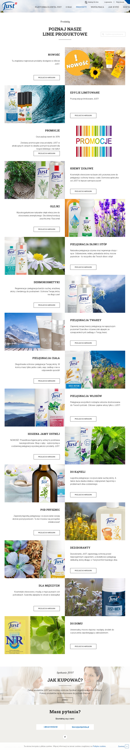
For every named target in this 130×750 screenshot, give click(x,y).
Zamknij (122, 746)
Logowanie (108, 2)
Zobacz (65, 700)
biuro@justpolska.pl (80, 727)
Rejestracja (120, 2)
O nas (69, 7)
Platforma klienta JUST (48, 7)
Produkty (81, 7)
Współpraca (97, 7)
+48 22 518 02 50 (50, 727)
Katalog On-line (93, 2)
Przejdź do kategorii (46, 78)
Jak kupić (113, 7)
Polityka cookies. (99, 746)
